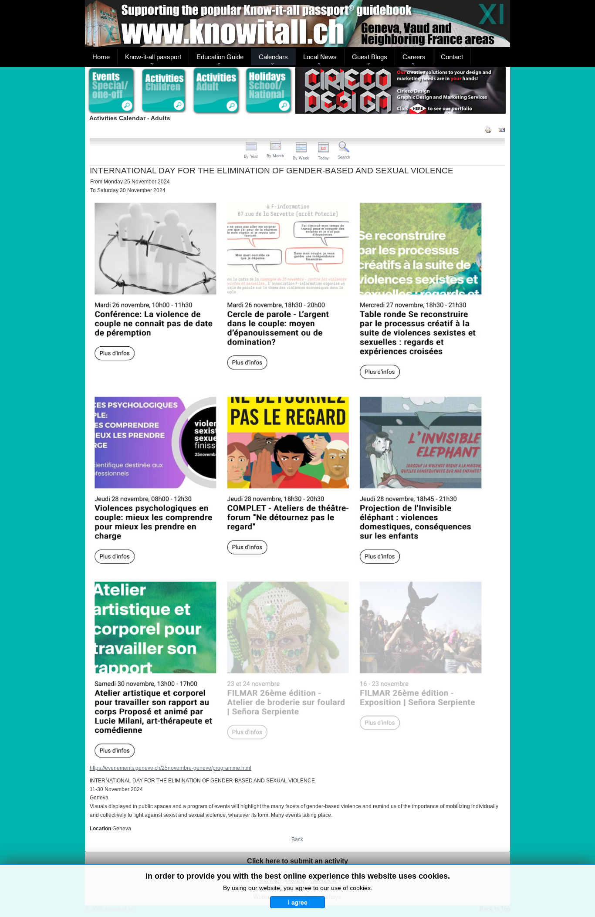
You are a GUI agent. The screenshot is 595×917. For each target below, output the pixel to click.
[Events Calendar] (111, 91)
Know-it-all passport (153, 57)
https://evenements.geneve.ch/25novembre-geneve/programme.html (170, 768)
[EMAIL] (501, 129)
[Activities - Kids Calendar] (164, 91)
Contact (452, 57)
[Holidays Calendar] (269, 91)
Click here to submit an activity (297, 861)
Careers (414, 57)
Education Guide (219, 57)
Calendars (273, 57)
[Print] (488, 129)
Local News (320, 57)
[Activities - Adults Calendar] (216, 91)
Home (101, 57)
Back (297, 839)
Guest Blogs (369, 57)
